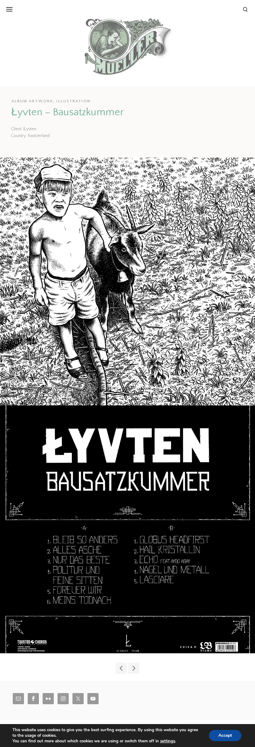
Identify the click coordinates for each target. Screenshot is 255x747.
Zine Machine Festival (133, 668)
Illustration (73, 101)
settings (167, 741)
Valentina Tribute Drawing (121, 668)
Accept (225, 735)
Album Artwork (32, 101)
